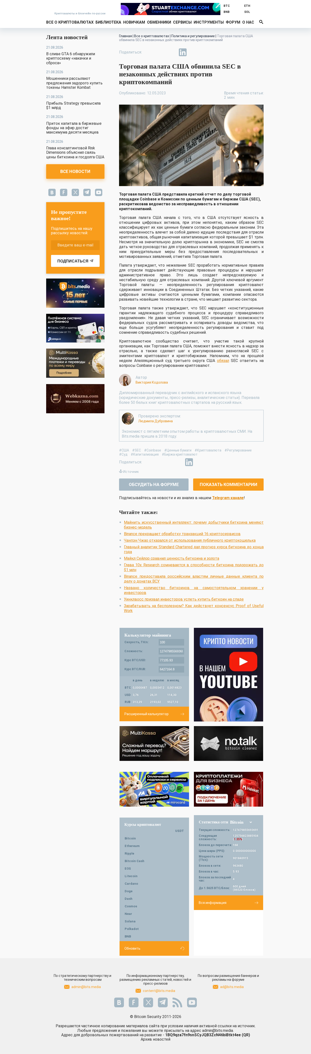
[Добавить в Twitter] (160, 52)
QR (246, 1035)
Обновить (132, 948)
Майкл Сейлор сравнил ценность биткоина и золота (171, 558)
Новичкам (134, 22)
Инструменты (209, 22)
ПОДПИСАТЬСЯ (72, 261)
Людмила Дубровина (155, 421)
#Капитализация (145, 454)
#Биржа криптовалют (180, 454)
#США (124, 450)
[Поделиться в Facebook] (149, 52)
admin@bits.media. (218, 1030)
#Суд (123, 454)
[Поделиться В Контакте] (194, 52)
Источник (131, 472)
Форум (233, 22)
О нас (248, 22)
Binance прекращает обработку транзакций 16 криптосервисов (182, 534)
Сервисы (182, 22)
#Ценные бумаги (177, 450)
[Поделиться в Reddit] (205, 52)
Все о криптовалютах (70, 22)
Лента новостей (67, 37)
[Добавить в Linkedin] (183, 52)
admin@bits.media (86, 987)
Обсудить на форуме (154, 484)
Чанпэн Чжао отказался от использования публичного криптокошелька (190, 540)
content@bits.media (159, 991)
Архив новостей (155, 1039)
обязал (223, 360)
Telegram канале (228, 497)
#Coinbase (152, 450)
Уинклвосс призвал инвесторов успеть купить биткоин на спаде (184, 599)
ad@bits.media (232, 987)
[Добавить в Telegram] (171, 52)
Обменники (159, 22)
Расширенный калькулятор (146, 714)
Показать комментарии (228, 484)
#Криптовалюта (208, 450)
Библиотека (108, 22)
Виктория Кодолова (152, 382)
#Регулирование (238, 450)
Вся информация (212, 903)
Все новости (75, 171)
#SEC (136, 450)
